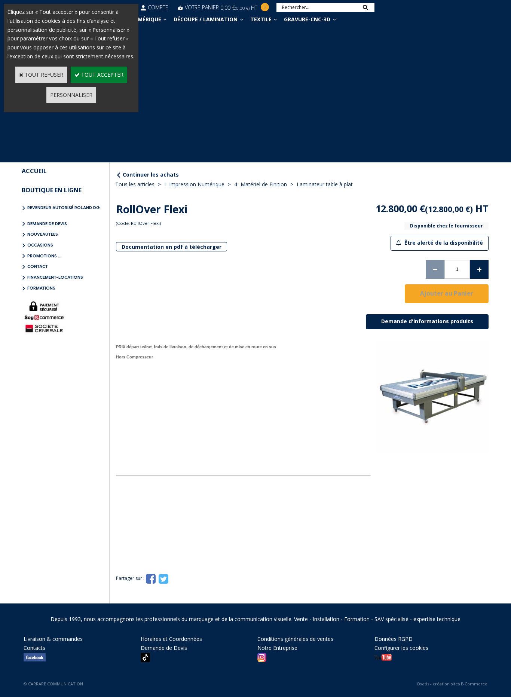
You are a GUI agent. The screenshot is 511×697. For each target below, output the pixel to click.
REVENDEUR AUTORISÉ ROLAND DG (63, 207)
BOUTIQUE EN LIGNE (52, 190)
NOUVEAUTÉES (42, 234)
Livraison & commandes (53, 638)
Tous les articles (134, 184)
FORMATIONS (41, 288)
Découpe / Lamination (206, 19)
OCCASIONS (40, 245)
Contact (37, 266)
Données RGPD (393, 638)
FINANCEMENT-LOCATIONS (55, 277)
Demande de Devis (47, 223)
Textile (261, 19)
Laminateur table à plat (325, 184)
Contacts (34, 647)
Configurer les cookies (401, 647)
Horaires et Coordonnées (171, 638)
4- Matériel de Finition (260, 184)
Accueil (34, 171)
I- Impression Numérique (194, 184)
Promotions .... (44, 256)
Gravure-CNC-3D (307, 19)
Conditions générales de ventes (295, 638)
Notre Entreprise (277, 647)
